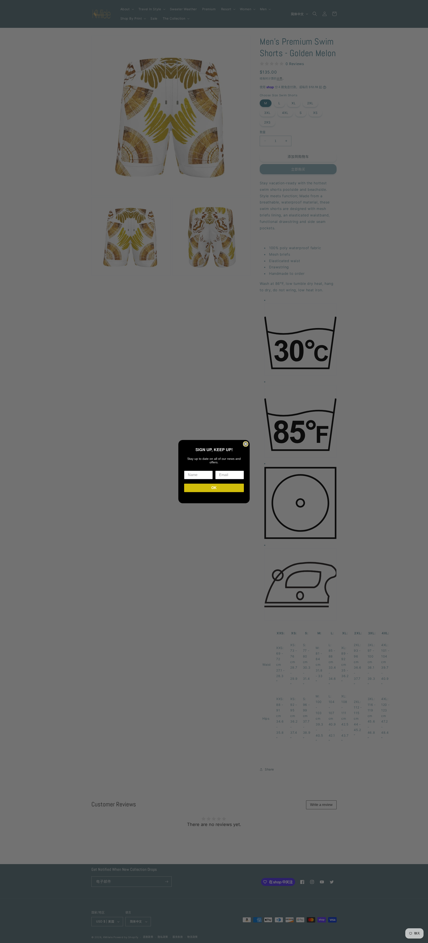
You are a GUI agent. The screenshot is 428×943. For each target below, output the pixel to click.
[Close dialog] (245, 444)
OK (214, 488)
